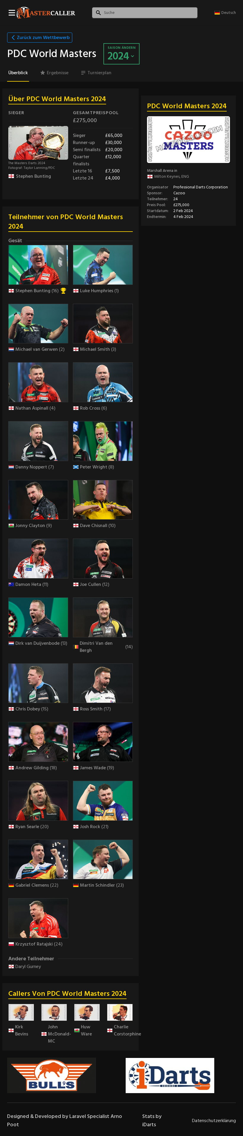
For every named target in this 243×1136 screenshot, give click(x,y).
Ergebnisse (57, 73)
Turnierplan (99, 73)
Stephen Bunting (33, 176)
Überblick (18, 73)
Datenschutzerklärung (214, 1120)
